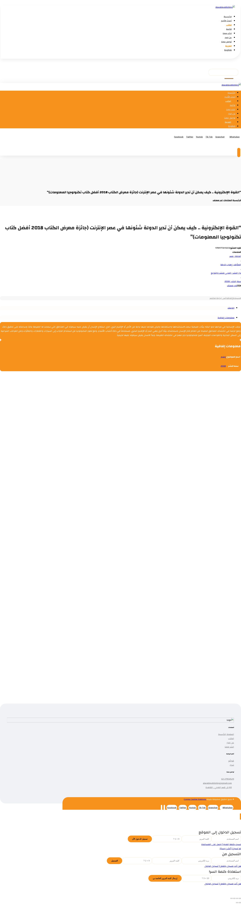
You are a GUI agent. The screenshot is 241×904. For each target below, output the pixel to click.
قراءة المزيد (209, 416)
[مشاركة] (234, 898)
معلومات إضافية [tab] (226, 318)
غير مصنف (232, 286)
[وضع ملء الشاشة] (237, 898)
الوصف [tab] (231, 308)
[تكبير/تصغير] (240, 898)
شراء (232, 765)
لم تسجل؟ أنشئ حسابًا (230, 848)
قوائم (231, 761)
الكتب (231, 738)
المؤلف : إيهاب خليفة (230, 265)
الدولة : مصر (235, 256)
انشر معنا (229, 747)
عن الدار (230, 743)
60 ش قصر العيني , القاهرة (218, 787)
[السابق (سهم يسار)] (240, 902)
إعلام (223, 357)
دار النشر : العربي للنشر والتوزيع (226, 273)
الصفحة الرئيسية (226, 734)
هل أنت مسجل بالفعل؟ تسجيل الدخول (222, 866)
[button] (236, 56)
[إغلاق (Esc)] (231, 898)
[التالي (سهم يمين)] (237, 902)
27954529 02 (227, 779)
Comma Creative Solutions (195, 799)
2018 (223, 366)
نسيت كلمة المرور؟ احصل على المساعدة (221, 844)
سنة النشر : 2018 (233, 281)
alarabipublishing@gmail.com (217, 783)
